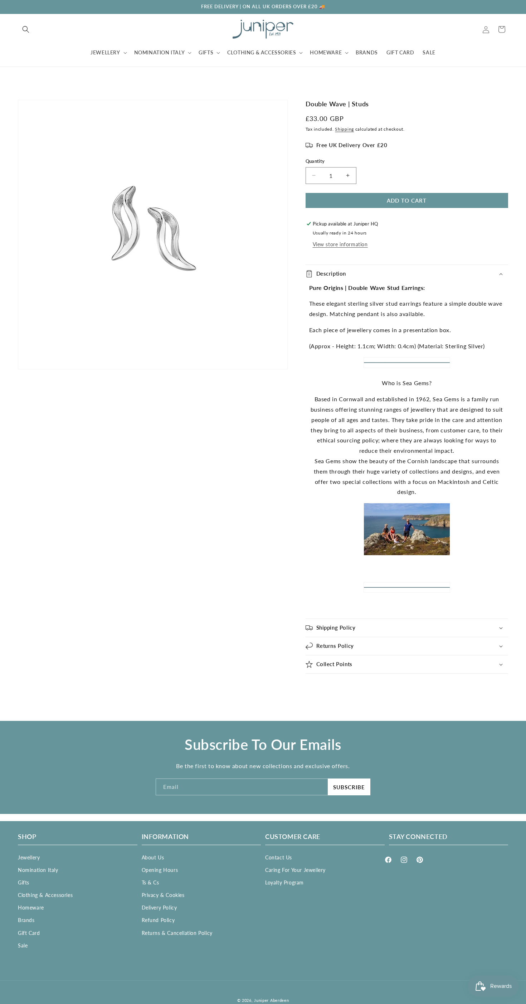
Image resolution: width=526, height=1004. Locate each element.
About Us (153, 857)
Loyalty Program (284, 882)
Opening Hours (160, 870)
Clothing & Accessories (45, 895)
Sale (23, 945)
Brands (26, 920)
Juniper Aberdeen (271, 1000)
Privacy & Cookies (163, 895)
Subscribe (349, 787)
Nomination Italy (38, 870)
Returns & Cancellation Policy (177, 933)
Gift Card (29, 933)
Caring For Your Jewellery (295, 870)
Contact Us (278, 857)
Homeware (31, 907)
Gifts (23, 882)
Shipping (344, 129)
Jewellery (29, 857)
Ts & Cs (150, 882)
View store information (340, 244)
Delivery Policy (159, 907)
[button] (26, 29)
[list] (153, 235)
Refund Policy (158, 920)
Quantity (315, 161)
